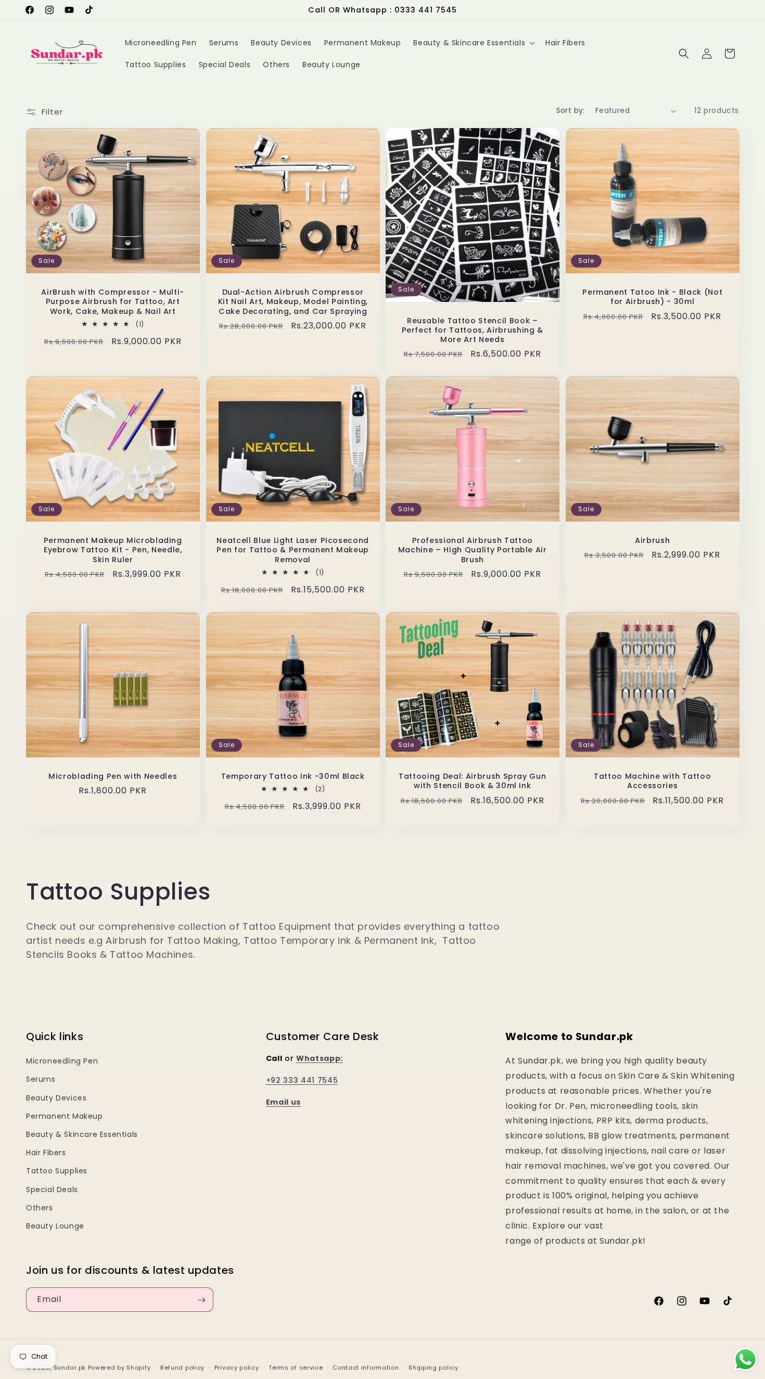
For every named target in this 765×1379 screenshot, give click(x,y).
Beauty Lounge (55, 1226)
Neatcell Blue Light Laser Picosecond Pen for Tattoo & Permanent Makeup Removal (292, 550)
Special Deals (52, 1189)
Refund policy (182, 1367)
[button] (473, 43)
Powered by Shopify (119, 1367)
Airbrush (652, 540)
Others (39, 1208)
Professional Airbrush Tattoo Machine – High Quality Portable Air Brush (472, 550)
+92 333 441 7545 (302, 1080)
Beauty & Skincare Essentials (82, 1134)
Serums (41, 1079)
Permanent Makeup (64, 1116)
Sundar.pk (70, 1367)
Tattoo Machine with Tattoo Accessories (652, 780)
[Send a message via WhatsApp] (745, 1359)
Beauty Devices (56, 1097)
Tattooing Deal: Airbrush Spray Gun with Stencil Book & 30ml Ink (472, 780)
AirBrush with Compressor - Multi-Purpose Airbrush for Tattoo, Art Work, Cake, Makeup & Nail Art (112, 301)
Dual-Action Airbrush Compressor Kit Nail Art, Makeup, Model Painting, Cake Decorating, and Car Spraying (292, 301)
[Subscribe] (201, 1300)
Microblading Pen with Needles (112, 776)
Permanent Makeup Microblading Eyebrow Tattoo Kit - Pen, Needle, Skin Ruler (113, 550)
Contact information (366, 1367)
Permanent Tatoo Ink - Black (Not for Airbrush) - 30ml (652, 296)
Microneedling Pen (62, 1061)
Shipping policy (433, 1367)
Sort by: (570, 110)
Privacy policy (236, 1367)
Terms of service (296, 1367)
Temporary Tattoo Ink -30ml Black (292, 776)
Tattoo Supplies (56, 1171)
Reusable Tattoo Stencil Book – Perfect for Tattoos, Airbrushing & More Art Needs (472, 330)
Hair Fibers (46, 1152)
